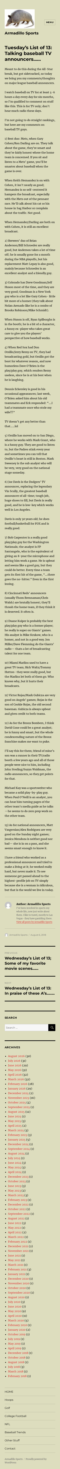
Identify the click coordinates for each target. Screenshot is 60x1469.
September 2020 (19, 1292)
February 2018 (17, 1376)
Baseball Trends (15, 1432)
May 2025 (14, 1121)
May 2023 (14, 1190)
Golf (7, 1408)
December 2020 (18, 1278)
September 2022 (19, 1213)
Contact (10, 1448)
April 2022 (15, 1232)
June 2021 (14, 1255)
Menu (50, 22)
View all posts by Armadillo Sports (34, 922)
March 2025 (16, 1130)
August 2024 (16, 1153)
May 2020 (14, 1311)
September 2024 (19, 1148)
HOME (9, 1391)
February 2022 (17, 1241)
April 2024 (15, 1172)
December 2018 (18, 1353)
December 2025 (18, 1093)
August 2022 (16, 1218)
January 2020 (17, 1329)
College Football (15, 1416)
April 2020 (15, 1315)
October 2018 (16, 1357)
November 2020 (18, 1283)
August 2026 (16, 1056)
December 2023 (18, 1176)
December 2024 (18, 1144)
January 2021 (16, 1274)
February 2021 (17, 1269)
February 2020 (17, 1325)
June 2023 (14, 1186)
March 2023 (16, 1195)
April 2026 (15, 1074)
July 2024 (14, 1158)
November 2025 (18, 1097)
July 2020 (14, 1302)
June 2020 (14, 1306)
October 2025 (17, 1102)
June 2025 (14, 1116)
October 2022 (17, 1209)
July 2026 (14, 1060)
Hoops (9, 1399)
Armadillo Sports (21, 33)
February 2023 (17, 1200)
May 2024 (14, 1167)
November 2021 (18, 1251)
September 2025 (19, 1107)
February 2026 (17, 1084)
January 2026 (17, 1088)
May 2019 (14, 1343)
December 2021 (18, 1246)
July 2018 (14, 1366)
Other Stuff (12, 1440)
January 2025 (17, 1139)
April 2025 (15, 1125)
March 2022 (16, 1237)
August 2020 (16, 1297)
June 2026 (15, 1065)
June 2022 (14, 1223)
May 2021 (14, 1260)
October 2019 (17, 1334)
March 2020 (16, 1320)
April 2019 (14, 1348)
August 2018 (16, 1362)
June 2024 (14, 1162)
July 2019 (14, 1339)
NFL (7, 1424)
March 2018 (15, 1371)
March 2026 (16, 1079)
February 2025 (17, 1135)
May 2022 (14, 1227)
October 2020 (17, 1288)
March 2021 (15, 1264)
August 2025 (16, 1111)
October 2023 (17, 1181)
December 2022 (18, 1204)
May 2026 (14, 1070)
